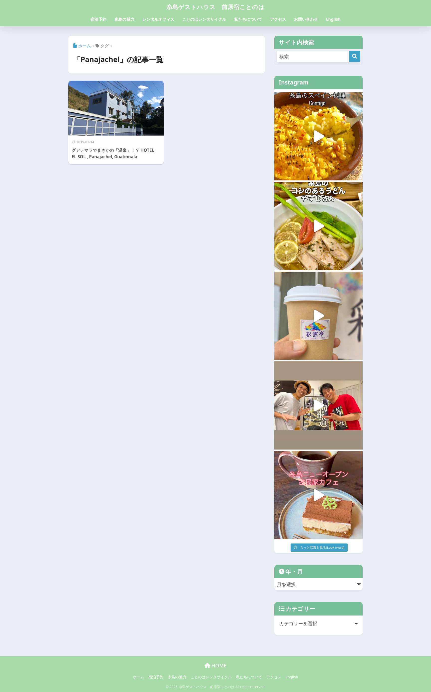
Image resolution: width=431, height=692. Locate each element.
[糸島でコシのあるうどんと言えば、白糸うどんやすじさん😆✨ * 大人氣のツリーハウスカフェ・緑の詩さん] (318, 226)
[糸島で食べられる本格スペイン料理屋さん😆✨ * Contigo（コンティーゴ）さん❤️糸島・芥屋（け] (318, 136)
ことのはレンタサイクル (204, 19)
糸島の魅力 (124, 19)
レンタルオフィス (158, 19)
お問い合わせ (306, 19)
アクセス (278, 19)
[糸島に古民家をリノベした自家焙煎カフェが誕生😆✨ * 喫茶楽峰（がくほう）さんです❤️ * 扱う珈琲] (318, 495)
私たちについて (248, 19)
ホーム (138, 676)
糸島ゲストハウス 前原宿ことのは (215, 7)
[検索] (354, 56)
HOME (218, 665)
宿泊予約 (99, 19)
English (333, 19)
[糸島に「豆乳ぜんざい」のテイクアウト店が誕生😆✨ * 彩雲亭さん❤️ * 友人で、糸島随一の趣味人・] (318, 316)
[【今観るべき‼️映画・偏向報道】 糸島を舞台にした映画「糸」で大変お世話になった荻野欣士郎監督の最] (318, 405)
